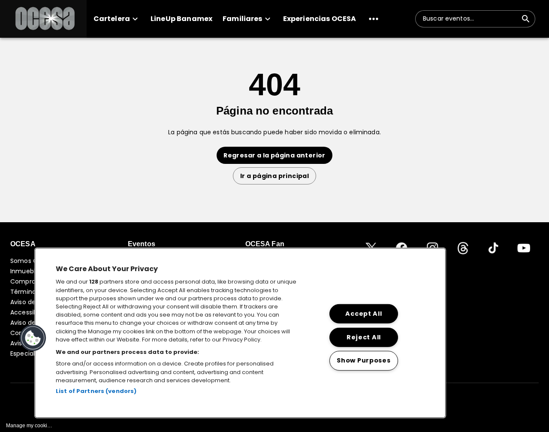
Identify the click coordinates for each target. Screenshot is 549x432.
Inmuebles (26, 271)
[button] (43, 19)
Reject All (364, 336)
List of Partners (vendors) (96, 391)
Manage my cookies (29, 426)
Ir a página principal (274, 176)
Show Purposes (363, 360)
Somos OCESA (32, 261)
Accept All (363, 313)
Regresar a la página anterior (274, 155)
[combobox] (470, 19)
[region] (240, 333)
